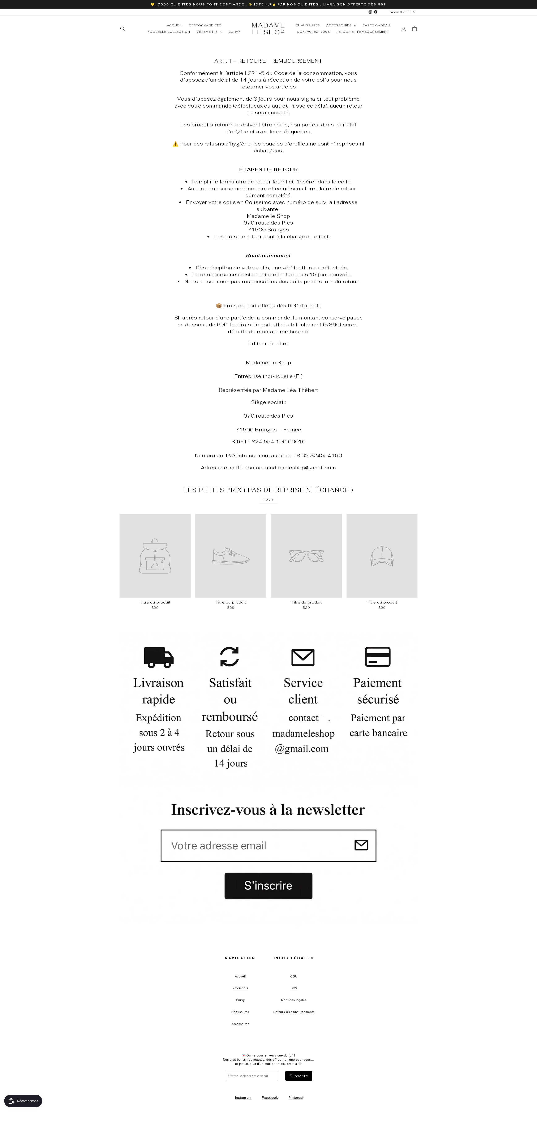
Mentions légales (293, 1000)
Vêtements (208, 32)
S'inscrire (298, 1075)
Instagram (243, 1097)
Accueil (175, 25)
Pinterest (295, 1097)
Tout (268, 499)
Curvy (234, 32)
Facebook (270, 1097)
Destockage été (205, 25)
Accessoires (339, 25)
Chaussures (308, 25)
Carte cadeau (376, 25)
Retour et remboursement (362, 32)
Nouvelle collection (168, 32)
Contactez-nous (313, 32)
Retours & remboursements (294, 1012)
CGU (293, 976)
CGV (294, 988)
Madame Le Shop (268, 28)
